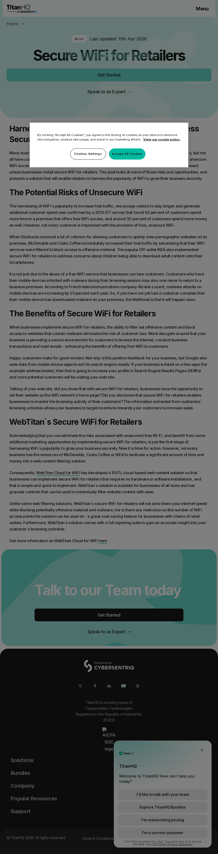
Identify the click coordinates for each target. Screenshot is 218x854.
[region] (109, 145)
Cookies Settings (88, 154)
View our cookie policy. (162, 139)
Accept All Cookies (127, 154)
